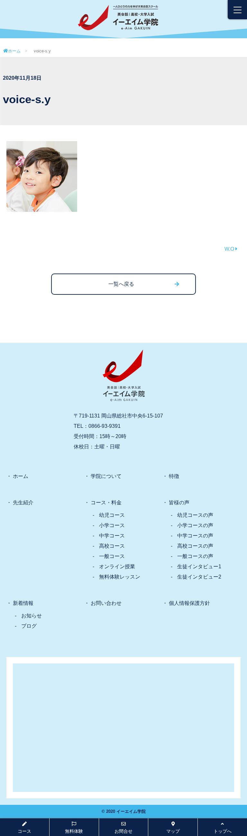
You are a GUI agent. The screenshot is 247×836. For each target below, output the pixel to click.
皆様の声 (179, 502)
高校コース (112, 546)
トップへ (223, 831)
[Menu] (237, 9)
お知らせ (31, 615)
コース (24, 831)
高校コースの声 (195, 546)
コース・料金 (106, 502)
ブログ (29, 626)
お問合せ (123, 831)
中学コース (112, 535)
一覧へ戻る (121, 284)
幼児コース (112, 515)
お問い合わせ (106, 603)
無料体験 (74, 831)
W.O (229, 249)
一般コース (112, 556)
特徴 (174, 476)
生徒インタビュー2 (199, 577)
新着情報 (23, 603)
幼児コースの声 (195, 515)
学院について (106, 476)
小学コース (112, 525)
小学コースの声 (195, 525)
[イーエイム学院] (118, 10)
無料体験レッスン (119, 577)
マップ (173, 831)
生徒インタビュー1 (199, 566)
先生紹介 (23, 502)
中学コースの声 (195, 535)
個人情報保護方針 (189, 603)
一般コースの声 (195, 556)
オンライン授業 (117, 566)
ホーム (14, 51)
